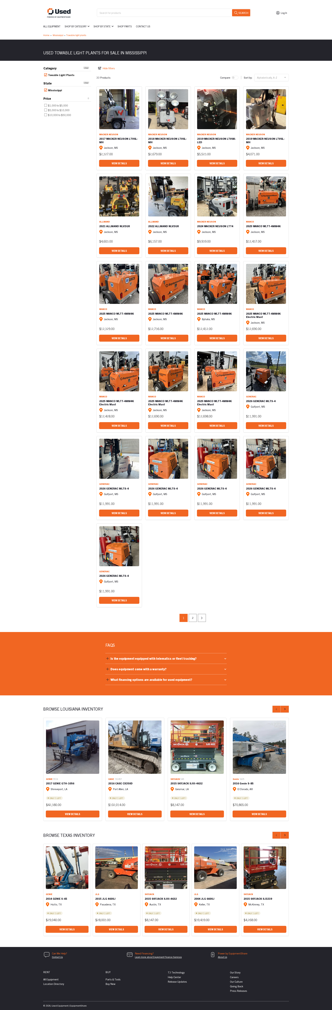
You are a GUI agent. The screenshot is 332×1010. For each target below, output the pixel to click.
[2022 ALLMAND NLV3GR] (168, 196)
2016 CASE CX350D (120, 783)
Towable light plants (76, 35)
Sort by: (248, 77)
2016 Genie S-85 (243, 783)
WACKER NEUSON (108, 134)
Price (47, 98)
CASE (111, 779)
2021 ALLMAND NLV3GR (114, 226)
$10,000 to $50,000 (59, 115)
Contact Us (143, 26)
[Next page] (202, 618)
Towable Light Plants (60, 75)
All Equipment (52, 26)
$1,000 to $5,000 (57, 105)
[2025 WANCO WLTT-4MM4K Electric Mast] (266, 284)
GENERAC (251, 396)
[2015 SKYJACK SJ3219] (265, 867)
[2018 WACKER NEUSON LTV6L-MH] (168, 109)
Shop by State (102, 26)
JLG (97, 894)
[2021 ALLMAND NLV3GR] (119, 196)
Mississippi (58, 35)
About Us (222, 956)
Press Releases (238, 990)
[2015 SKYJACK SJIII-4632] (197, 747)
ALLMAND (104, 221)
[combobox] (174, 13)
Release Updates (177, 981)
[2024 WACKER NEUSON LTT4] (217, 196)
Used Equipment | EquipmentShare (69, 1005)
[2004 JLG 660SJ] (215, 867)
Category (50, 68)
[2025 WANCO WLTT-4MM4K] (266, 196)
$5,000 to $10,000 (58, 110)
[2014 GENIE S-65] (67, 867)
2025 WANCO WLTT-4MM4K (263, 226)
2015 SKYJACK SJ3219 (258, 898)
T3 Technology (176, 972)
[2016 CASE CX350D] (135, 747)
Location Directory (53, 983)
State (47, 83)
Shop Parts (125, 26)
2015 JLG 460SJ (105, 898)
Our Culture (236, 981)
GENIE (49, 779)
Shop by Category (75, 26)
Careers (234, 977)
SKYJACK (175, 779)
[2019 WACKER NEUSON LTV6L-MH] (266, 109)
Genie (236, 779)
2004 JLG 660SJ (204, 898)
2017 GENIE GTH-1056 (60, 783)
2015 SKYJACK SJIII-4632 (186, 783)
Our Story (235, 972)
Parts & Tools (113, 979)
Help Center (174, 977)
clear (86, 67)
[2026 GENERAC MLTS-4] (266, 371)
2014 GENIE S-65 (56, 898)
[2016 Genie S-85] (259, 747)
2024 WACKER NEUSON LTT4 (215, 226)
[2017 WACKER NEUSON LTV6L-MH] (119, 109)
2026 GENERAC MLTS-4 (261, 401)
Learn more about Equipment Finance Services (158, 956)
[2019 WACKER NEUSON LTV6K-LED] (217, 109)
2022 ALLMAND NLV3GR (163, 226)
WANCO (250, 221)
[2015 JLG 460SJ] (116, 867)
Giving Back (236, 986)
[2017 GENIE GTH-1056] (72, 747)
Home (46, 35)
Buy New (110, 983)
